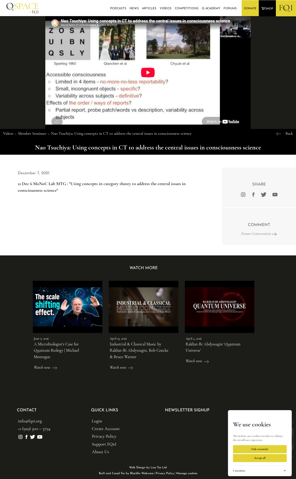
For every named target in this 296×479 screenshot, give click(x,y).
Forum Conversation (256, 233)
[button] (268, 8)
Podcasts (118, 8)
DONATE (250, 8)
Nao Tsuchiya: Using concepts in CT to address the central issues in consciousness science (121, 133)
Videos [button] (166, 8)
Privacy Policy (104, 436)
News (134, 8)
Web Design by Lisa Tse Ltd (148, 467)
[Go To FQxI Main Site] (286, 8)
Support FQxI (104, 444)
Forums (230, 8)
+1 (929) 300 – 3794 (34, 428)
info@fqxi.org (30, 421)
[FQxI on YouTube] (39, 436)
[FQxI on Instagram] (243, 194)
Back (289, 133)
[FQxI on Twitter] (263, 194)
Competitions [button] (187, 8)
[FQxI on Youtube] (274, 194)
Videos (8, 133)
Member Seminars (32, 133)
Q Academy (211, 8)
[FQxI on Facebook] (253, 194)
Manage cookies (186, 473)
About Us (100, 451)
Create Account (106, 428)
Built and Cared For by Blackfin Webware (126, 473)
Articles (149, 8)
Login (97, 421)
